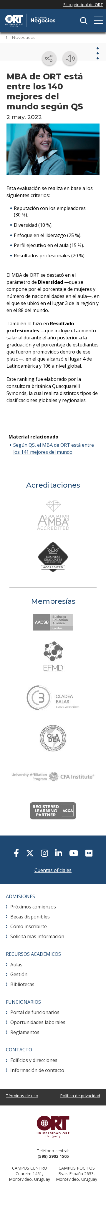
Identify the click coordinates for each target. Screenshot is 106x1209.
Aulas (16, 964)
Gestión (18, 974)
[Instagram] (44, 853)
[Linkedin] (58, 853)
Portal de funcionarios (34, 1012)
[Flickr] (88, 853)
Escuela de (47, 20)
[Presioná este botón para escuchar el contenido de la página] (70, 58)
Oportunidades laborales (37, 1022)
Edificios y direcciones (33, 1060)
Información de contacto (37, 1070)
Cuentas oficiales (53, 870)
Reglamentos (24, 1032)
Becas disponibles (30, 916)
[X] (30, 853)
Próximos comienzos (33, 906)
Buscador (83, 20)
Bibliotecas (22, 984)
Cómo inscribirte (28, 926)
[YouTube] (73, 853)
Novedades (23, 37)
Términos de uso (22, 1095)
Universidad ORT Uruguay (53, 1126)
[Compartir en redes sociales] (49, 58)
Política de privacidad (80, 1095)
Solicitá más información (37, 936)
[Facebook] (16, 853)
